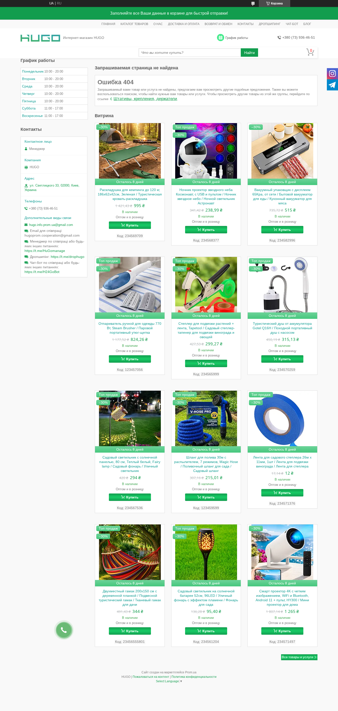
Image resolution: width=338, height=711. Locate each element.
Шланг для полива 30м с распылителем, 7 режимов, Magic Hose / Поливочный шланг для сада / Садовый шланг (206, 464)
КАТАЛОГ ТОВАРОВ (134, 24)
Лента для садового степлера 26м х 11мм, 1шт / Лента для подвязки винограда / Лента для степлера (282, 461)
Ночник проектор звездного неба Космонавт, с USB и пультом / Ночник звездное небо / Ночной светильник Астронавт (206, 196)
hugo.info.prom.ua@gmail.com (51, 225)
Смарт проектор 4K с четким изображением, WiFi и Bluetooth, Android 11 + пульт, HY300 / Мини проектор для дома (282, 597)
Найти (249, 53)
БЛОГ (307, 24)
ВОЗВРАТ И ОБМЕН (218, 24)
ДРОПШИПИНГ (270, 24)
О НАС (158, 24)
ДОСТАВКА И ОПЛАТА (183, 24)
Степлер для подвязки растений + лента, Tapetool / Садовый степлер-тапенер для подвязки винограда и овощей (206, 330)
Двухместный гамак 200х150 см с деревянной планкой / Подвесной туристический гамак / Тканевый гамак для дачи (130, 597)
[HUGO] (40, 37)
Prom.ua (190, 672)
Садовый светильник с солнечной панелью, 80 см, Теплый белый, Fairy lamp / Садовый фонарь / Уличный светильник (129, 464)
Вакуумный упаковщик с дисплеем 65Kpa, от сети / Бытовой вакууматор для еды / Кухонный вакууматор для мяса (282, 196)
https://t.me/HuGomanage (44, 251)
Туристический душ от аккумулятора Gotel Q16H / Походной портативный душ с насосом (282, 328)
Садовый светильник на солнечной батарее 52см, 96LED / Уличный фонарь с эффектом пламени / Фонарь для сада (206, 597)
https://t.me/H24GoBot (41, 272)
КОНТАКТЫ (246, 24)
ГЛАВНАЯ (108, 24)
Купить (132, 225)
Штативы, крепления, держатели (145, 98)
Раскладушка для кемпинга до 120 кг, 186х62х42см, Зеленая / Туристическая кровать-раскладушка (130, 194)
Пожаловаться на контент (151, 677)
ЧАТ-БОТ (292, 24)
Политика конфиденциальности (194, 677)
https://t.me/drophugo (67, 257)
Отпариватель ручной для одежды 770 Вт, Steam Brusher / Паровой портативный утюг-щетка (129, 328)
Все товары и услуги (297, 657)
